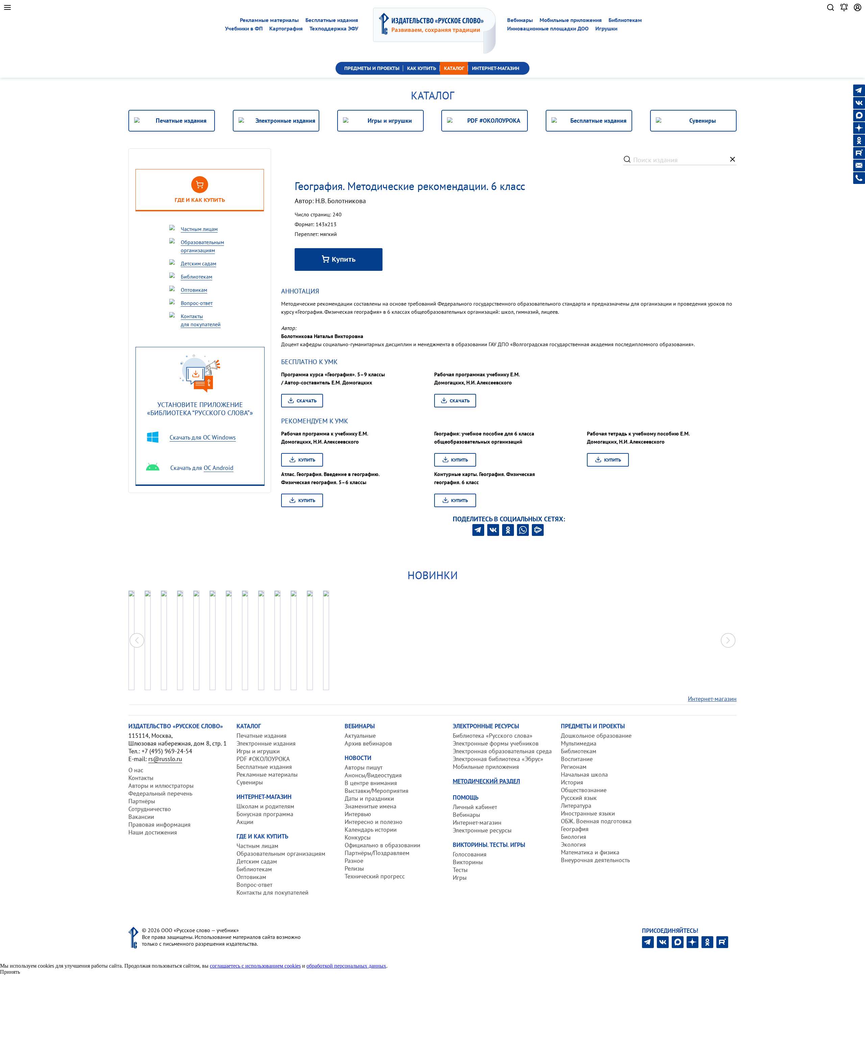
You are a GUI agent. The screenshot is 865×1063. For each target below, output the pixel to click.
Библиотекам (625, 20)
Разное (354, 861)
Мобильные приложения (571, 20)
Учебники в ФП (244, 28)
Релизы (354, 868)
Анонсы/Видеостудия (373, 775)
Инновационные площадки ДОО (548, 28)
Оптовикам (251, 877)
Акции (245, 822)
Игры (460, 877)
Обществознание (584, 790)
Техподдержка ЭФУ (334, 28)
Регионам (574, 767)
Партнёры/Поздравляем (377, 853)
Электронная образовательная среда (502, 751)
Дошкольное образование (596, 735)
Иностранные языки (588, 813)
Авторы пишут (363, 767)
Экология (573, 844)
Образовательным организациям (281, 853)
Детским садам (257, 861)
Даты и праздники (369, 798)
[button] (728, 640)
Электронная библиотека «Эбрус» (498, 759)
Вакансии (141, 817)
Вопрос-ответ (254, 885)
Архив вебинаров (368, 743)
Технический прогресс (375, 876)
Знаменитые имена (370, 806)
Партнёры (141, 801)
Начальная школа (584, 774)
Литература (576, 805)
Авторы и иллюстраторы (161, 785)
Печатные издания (262, 735)
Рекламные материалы (269, 20)
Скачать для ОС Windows (203, 437)
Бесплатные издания (331, 20)
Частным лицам (257, 846)
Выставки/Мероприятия (377, 791)
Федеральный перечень (160, 793)
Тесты (460, 870)
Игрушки (606, 28)
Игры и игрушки (258, 751)
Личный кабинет (475, 807)
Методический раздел (486, 781)
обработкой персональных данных (346, 966)
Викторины (468, 862)
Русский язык (579, 798)
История (572, 782)
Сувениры (250, 782)
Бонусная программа (265, 814)
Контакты (140, 778)
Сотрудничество (149, 809)
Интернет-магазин (712, 699)
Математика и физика (590, 852)
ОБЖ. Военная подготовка (596, 821)
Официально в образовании (382, 845)
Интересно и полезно (373, 822)
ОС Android (218, 468)
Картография (286, 28)
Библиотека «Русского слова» (493, 735)
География (575, 829)
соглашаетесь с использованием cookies (255, 966)
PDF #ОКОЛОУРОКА (263, 759)
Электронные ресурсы (482, 830)
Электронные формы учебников (496, 743)
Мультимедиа (578, 743)
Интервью (358, 814)
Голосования (470, 854)
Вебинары (520, 20)
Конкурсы (358, 837)
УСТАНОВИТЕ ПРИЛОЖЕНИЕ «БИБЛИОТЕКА (200, 408)
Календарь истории (371, 829)
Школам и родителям (265, 806)
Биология (573, 837)
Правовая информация (159, 824)
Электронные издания (266, 743)
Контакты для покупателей (272, 892)
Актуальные (360, 735)
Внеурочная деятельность (595, 860)
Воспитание (577, 759)
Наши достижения (152, 832)
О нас (135, 770)
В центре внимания (371, 783)
